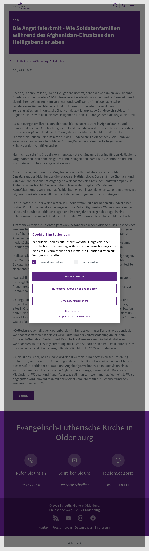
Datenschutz (82, 316)
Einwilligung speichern (74, 300)
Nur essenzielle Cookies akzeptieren (74, 288)
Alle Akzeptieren (74, 276)
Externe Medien (89, 262)
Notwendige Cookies (50, 262)
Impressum (66, 316)
